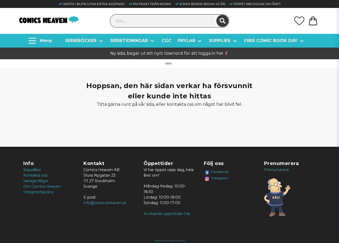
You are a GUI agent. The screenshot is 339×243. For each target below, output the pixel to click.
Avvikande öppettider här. (167, 213)
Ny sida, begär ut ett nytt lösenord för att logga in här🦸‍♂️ (169, 53)
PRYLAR (186, 40)
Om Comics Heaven (42, 186)
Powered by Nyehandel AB (170, 240)
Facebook (220, 171)
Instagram (219, 178)
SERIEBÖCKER (80, 40)
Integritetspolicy (38, 192)
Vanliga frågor (35, 180)
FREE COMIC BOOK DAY (270, 40)
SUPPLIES (219, 40)
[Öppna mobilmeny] (40, 41)
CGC (166, 40)
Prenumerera (276, 169)
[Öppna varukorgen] (313, 21)
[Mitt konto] (299, 21)
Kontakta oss (35, 175)
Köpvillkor (32, 169)
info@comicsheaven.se (104, 202)
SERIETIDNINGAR (129, 40)
